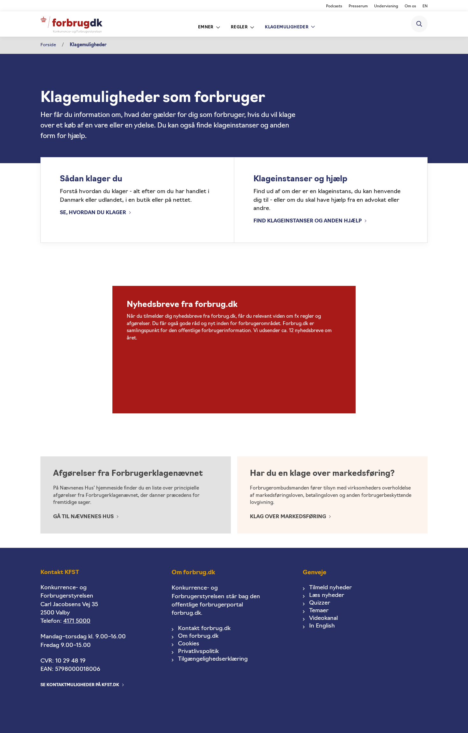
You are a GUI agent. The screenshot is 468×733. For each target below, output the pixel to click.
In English (322, 626)
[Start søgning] (419, 24)
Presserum (358, 6)
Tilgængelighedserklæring (213, 659)
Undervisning (386, 6)
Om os (410, 6)
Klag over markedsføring (288, 516)
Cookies (188, 644)
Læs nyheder (326, 595)
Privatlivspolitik (198, 651)
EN (425, 6)
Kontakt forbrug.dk (204, 628)
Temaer (319, 610)
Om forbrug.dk (198, 636)
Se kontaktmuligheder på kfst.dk (79, 685)
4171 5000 (76, 621)
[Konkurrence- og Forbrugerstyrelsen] (71, 24)
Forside (48, 45)
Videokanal (323, 618)
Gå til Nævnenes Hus (83, 516)
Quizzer (319, 603)
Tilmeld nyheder (330, 588)
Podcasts (334, 6)
